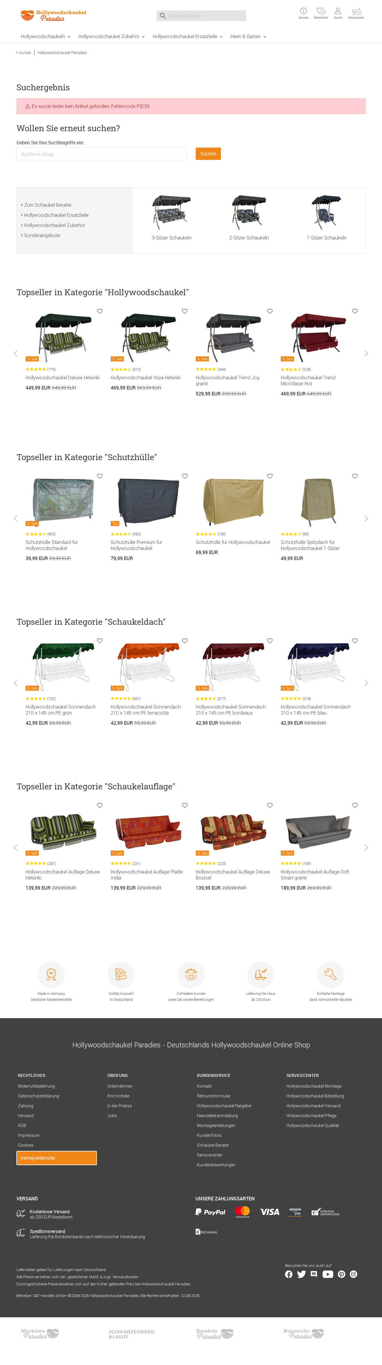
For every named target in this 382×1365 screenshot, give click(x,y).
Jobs (112, 1115)
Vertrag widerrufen (38, 1158)
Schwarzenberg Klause (132, 1334)
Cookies (25, 1145)
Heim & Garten (246, 36)
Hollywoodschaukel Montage (313, 1086)
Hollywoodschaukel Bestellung (315, 1096)
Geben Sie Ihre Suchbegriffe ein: (50, 142)
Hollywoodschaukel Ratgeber (224, 1106)
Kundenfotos (209, 1135)
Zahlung (25, 1106)
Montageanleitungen (216, 1125)
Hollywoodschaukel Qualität (312, 1125)
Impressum (29, 1135)
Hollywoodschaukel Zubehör (108, 36)
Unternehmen (120, 1086)
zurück (25, 52)
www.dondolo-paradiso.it (214, 1334)
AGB (22, 1125)
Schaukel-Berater (213, 1145)
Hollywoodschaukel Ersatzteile (185, 36)
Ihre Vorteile (118, 1096)
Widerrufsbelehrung (36, 1086)
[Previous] (16, 358)
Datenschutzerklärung (38, 1096)
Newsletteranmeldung (217, 1115)
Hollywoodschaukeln (43, 36)
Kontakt (204, 1086)
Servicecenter (209, 1155)
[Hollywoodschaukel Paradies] (56, 15)
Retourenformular (214, 1096)
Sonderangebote (42, 235)
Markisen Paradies (40, 1334)
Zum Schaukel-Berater (48, 205)
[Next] (366, 358)
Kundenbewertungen (216, 1165)
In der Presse (119, 1106)
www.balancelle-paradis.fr (304, 1334)
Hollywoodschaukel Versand (313, 1106)
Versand (26, 1115)
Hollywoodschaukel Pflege (311, 1115)
